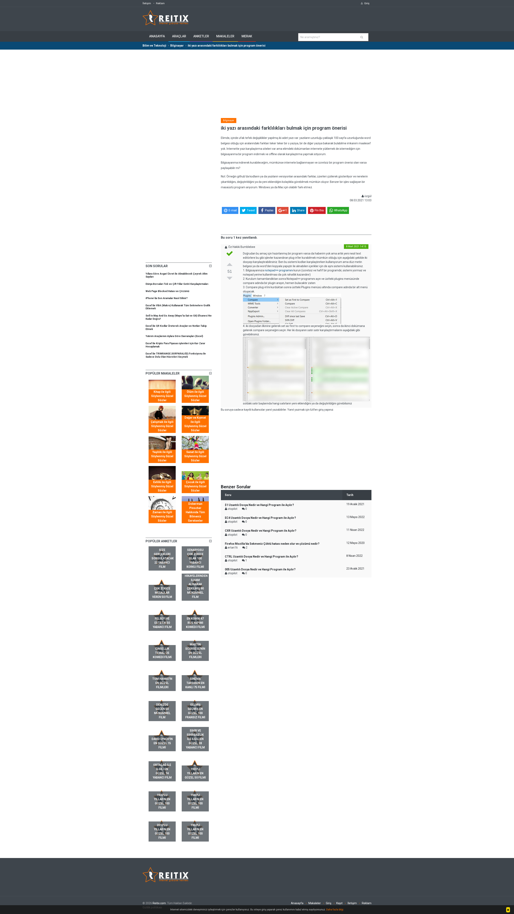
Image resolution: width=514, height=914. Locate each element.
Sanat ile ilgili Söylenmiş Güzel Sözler (195, 456)
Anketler (201, 36)
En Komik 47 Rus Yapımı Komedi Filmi (195, 623)
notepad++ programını (279, 270)
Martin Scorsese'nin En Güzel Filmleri (195, 651)
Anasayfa (157, 36)
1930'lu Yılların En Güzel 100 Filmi (162, 801)
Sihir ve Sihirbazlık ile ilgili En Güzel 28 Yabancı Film (195, 739)
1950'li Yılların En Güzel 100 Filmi (195, 831)
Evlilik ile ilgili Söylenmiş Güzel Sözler (162, 486)
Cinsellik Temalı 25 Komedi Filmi (162, 653)
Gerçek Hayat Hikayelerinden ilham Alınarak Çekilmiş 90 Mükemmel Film (196, 584)
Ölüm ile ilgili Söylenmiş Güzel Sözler (195, 396)
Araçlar (179, 36)
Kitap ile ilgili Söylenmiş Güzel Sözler (162, 396)
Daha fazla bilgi (334, 909)
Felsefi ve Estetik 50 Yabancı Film (162, 623)
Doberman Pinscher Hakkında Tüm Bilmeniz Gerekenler (195, 512)
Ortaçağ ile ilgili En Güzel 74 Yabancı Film (162, 771)
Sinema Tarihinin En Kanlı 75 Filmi (195, 683)
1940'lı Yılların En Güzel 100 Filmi (195, 801)
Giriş (328, 903)
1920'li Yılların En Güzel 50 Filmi (195, 773)
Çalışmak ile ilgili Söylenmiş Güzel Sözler (162, 426)
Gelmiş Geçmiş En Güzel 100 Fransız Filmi (195, 711)
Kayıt (339, 903)
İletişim (147, 3)
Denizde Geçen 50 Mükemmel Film (162, 711)
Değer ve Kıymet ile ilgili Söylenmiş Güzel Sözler (195, 424)
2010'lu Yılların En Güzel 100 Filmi (162, 831)
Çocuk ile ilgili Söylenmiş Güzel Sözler (195, 486)
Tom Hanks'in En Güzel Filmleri (162, 683)
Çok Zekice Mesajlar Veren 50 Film (162, 592)
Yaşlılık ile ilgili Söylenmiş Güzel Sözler (162, 456)
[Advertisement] (257, 80)
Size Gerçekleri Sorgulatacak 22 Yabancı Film (163, 558)
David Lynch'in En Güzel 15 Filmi (162, 743)
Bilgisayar (228, 120)
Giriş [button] (366, 3)
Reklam (160, 3)
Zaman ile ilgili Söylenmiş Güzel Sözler (162, 516)
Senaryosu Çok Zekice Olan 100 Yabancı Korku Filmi (195, 558)
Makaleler (225, 36)
